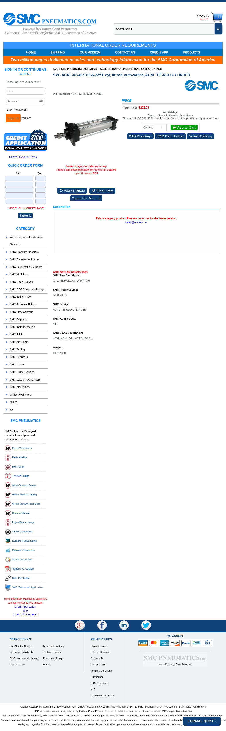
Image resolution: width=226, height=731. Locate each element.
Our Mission (90, 52)
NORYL (14, 402)
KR (12, 409)
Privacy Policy (98, 664)
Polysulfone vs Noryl (23, 522)
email (158, 118)
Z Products (97, 677)
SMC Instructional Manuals (24, 658)
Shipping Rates (99, 646)
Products (191, 52)
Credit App (159, 52)
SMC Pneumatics (25, 420)
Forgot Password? (16, 110)
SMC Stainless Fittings (23, 304)
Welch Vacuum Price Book (26, 503)
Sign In (13, 118)
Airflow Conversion (22, 531)
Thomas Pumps (20, 476)
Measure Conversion (23, 550)
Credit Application (25, 606)
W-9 (25, 610)
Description (61, 206)
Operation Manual (86, 198)
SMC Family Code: (64, 318)
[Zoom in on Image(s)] (86, 131)
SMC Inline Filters (20, 297)
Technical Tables (52, 652)
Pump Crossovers (22, 448)
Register (26, 118)
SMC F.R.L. (16, 334)
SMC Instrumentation (22, 327)
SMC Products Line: (65, 290)
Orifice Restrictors (20, 394)
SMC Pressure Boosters (24, 252)
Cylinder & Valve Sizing (24, 541)
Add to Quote (74, 191)
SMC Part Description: (67, 275)
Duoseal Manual (20, 513)
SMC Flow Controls (21, 312)
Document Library (52, 658)
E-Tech (47, 664)
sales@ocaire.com (136, 222)
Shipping (57, 52)
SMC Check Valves (21, 282)
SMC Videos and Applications (27, 587)
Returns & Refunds (101, 652)
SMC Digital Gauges (22, 372)
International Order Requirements (113, 45)
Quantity (148, 127)
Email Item (105, 191)
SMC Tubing (17, 349)
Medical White (19, 457)
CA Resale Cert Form (25, 614)
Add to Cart (186, 127)
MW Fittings (18, 466)
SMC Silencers (19, 357)
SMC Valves (17, 364)
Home (31, 52)
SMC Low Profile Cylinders (26, 267)
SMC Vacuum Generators (25, 379)
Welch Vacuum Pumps (24, 485)
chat (168, 118)
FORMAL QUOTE (202, 721)
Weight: (57, 347)
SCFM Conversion (22, 559)
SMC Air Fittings (19, 274)
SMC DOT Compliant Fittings (27, 289)
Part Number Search (21, 646)
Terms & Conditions (101, 670)
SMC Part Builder (21, 578)
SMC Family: (61, 304)
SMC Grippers (18, 319)
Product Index (17, 664)
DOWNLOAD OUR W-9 (23, 157)
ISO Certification (99, 683)
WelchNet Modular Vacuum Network (26, 241)
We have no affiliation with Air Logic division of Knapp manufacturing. (187, 715)
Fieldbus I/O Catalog (23, 568)
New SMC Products (53, 646)
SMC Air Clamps (20, 387)
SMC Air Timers (19, 342)
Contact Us (125, 52)
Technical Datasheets (21, 652)
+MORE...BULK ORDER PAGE (25, 208)
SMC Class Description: (68, 333)
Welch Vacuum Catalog (24, 494)
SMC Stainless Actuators (24, 259)
